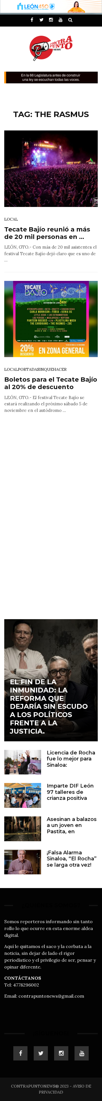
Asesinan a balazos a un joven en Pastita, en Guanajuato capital (72, 828)
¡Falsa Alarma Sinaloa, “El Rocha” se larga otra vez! (72, 859)
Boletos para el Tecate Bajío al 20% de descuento (50, 383)
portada (27, 369)
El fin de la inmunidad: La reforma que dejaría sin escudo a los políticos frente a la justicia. (49, 706)
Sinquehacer (52, 369)
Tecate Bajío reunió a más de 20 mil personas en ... (47, 233)
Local (11, 219)
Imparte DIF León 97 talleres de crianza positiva (70, 792)
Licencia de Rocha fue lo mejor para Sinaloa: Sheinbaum (71, 762)
